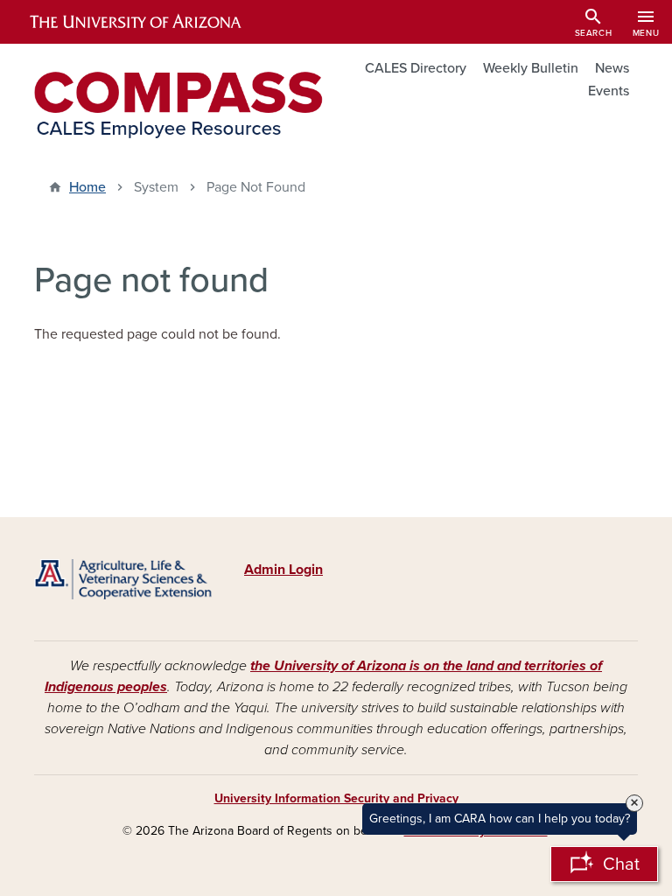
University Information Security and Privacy (336, 798)
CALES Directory (415, 68)
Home (87, 187)
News (612, 68)
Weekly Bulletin (530, 68)
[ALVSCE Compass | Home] (178, 105)
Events (608, 91)
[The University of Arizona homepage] (150, 22)
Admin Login (283, 569)
